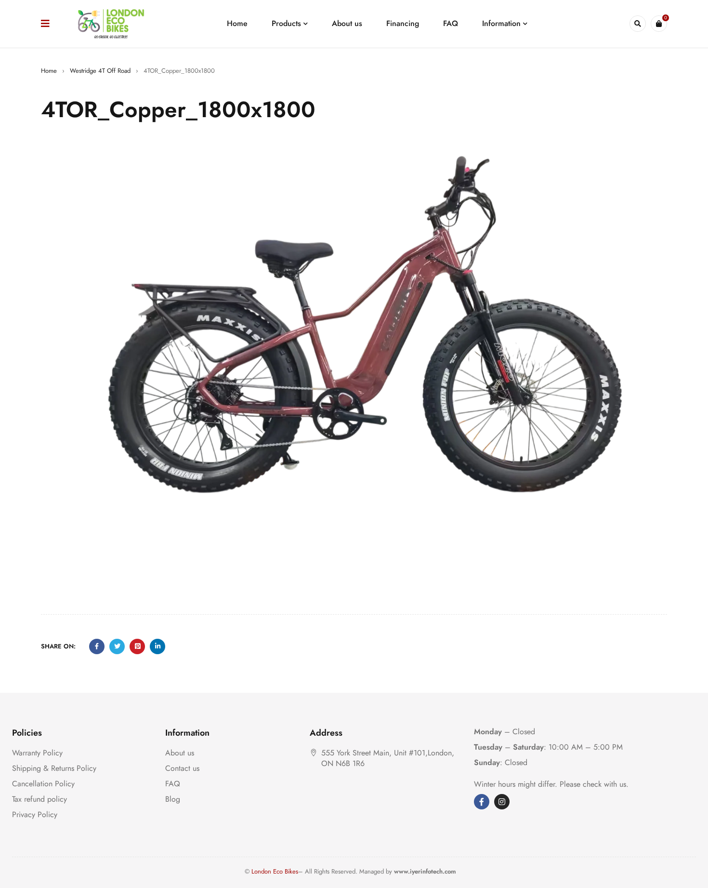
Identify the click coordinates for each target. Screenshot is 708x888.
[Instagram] (502, 801)
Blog (172, 799)
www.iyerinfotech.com (425, 871)
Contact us (182, 768)
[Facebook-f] (481, 801)
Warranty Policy (37, 752)
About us (179, 752)
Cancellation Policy (43, 783)
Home (49, 70)
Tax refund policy (39, 799)
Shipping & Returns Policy (54, 768)
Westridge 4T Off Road (100, 70)
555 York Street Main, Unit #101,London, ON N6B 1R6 (387, 758)
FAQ (172, 783)
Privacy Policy (34, 814)
